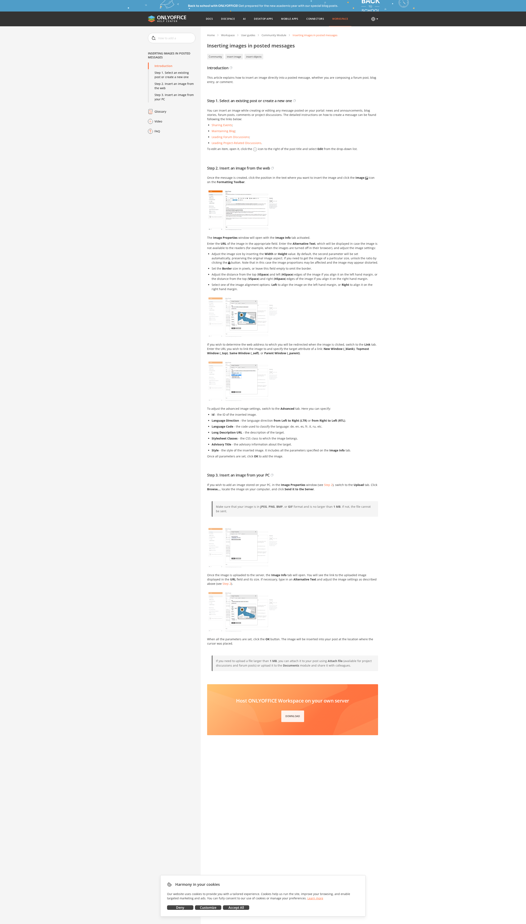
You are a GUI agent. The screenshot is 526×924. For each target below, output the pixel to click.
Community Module (274, 35)
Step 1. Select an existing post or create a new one (172, 75)
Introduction (163, 66)
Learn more (315, 898)
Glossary (160, 111)
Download (292, 716)
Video (158, 121)
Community (215, 56)
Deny (180, 907)
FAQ (157, 131)
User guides (248, 35)
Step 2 (328, 485)
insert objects (254, 56)
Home (211, 35)
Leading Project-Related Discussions (236, 143)
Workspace (228, 35)
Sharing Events (222, 125)
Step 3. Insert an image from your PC (174, 97)
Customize (208, 907)
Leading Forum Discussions (230, 137)
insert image (234, 56)
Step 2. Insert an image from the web (174, 86)
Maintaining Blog (223, 131)
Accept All (236, 907)
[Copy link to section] (230, 67)
